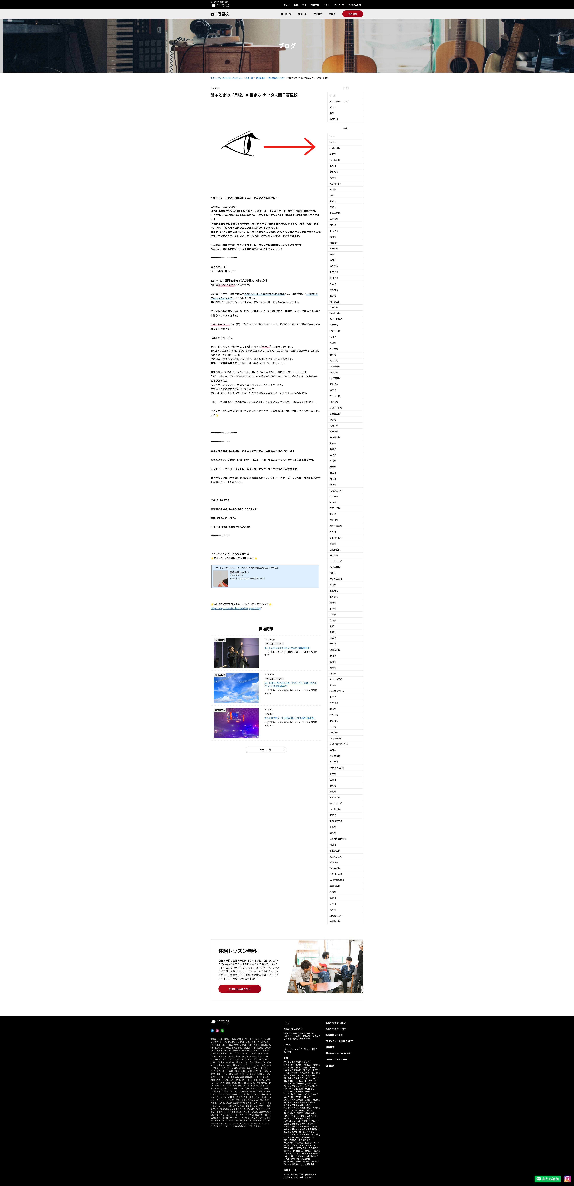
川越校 (333, 201)
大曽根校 (334, 702)
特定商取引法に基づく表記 (338, 1053)
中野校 (333, 419)
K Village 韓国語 (290, 1174)
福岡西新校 (335, 885)
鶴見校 (333, 573)
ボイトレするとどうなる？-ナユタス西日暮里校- (287, 647)
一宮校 (333, 726)
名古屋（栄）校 (337, 691)
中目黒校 (334, 372)
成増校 (333, 466)
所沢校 (333, 207)
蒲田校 (333, 337)
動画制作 (287, 1051)
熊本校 (333, 909)
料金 (304, 4)
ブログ (332, 13)
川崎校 (333, 514)
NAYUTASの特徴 (290, 1033)
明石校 (333, 832)
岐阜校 (333, 643)
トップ (287, 4)
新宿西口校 (335, 413)
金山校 (333, 685)
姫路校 (333, 826)
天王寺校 (334, 762)
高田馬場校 (335, 437)
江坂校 (333, 779)
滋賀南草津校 (336, 738)
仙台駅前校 (335, 159)
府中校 (333, 484)
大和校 (333, 584)
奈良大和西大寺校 (338, 838)
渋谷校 (333, 354)
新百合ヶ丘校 (336, 537)
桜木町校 (334, 555)
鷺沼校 (333, 543)
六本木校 (334, 289)
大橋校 (333, 891)
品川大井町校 (336, 319)
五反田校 (334, 325)
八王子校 (334, 496)
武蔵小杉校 (335, 508)
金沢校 (333, 626)
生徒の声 (318, 13)
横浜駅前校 (335, 549)
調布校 (333, 478)
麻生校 (333, 142)
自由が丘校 (335, 366)
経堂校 (333, 390)
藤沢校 (333, 602)
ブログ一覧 (265, 750)
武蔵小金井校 (336, 490)
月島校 (333, 283)
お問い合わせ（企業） (336, 1028)
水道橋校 (334, 271)
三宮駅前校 (335, 797)
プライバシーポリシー (336, 1059)
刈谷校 (333, 673)
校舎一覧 (315, 4)
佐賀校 (333, 897)
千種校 (333, 697)
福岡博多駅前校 (337, 880)
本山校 (333, 708)
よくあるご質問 (290, 1038)
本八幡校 (334, 230)
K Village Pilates (290, 1177)
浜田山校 (334, 431)
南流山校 (334, 218)
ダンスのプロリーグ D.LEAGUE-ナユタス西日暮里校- (290, 717)
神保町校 (334, 266)
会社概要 (330, 1065)
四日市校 (334, 732)
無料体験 (353, 13)
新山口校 (334, 862)
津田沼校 (334, 248)
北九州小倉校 (336, 874)
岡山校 (333, 844)
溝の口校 (334, 519)
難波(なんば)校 (337, 767)
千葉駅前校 (335, 212)
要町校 (333, 455)
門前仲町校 (335, 313)
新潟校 (333, 614)
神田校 (333, 260)
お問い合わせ (355, 4)
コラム (326, 4)
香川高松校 (335, 868)
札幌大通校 (335, 148)
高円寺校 (334, 425)
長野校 (333, 632)
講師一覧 (302, 13)
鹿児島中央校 (336, 915)
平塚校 (333, 608)
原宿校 (333, 342)
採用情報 (330, 1047)
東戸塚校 (334, 596)
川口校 (333, 189)
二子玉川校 (335, 396)
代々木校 (334, 360)
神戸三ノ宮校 (336, 803)
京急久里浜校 (336, 578)
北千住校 (334, 307)
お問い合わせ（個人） (336, 1022)
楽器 (332, 113)
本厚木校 (334, 590)
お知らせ (287, 1036)
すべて (333, 95)
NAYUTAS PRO (305, 1038)
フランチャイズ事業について (339, 1041)
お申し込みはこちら (240, 989)
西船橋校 (334, 242)
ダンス (333, 107)
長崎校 (333, 903)
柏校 (332, 254)
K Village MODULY (307, 1177)
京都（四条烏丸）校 (339, 744)
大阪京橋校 (335, 756)
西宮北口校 (335, 809)
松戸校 (333, 224)
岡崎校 (333, 667)
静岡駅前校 (335, 649)
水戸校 (333, 165)
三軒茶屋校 (335, 378)
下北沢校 (334, 384)
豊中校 (333, 773)
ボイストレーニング (339, 101)
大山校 (333, 460)
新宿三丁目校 (336, 407)
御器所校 (334, 720)
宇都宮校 (334, 171)
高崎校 (333, 177)
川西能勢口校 (336, 821)
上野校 (333, 295)
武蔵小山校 (335, 331)
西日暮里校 (220, 13)
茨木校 (333, 785)
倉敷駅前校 (335, 850)
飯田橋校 (334, 277)
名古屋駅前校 (336, 679)
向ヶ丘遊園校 (336, 525)
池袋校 (333, 449)
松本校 (333, 637)
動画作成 (334, 119)
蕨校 (332, 195)
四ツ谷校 (334, 401)
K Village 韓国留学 (307, 1174)
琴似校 (333, 153)
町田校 (333, 502)
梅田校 (333, 750)
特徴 (296, 4)
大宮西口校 (335, 183)
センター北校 (336, 561)
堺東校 (333, 791)
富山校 (333, 620)
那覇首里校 (335, 921)
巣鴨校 (333, 443)
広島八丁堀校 (336, 856)
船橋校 (333, 236)
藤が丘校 (334, 714)
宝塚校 (333, 815)
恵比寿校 (334, 348)
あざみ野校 (335, 567)
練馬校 (333, 472)
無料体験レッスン (334, 1034)
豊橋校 (333, 661)
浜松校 (333, 655)
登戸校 (333, 531)
